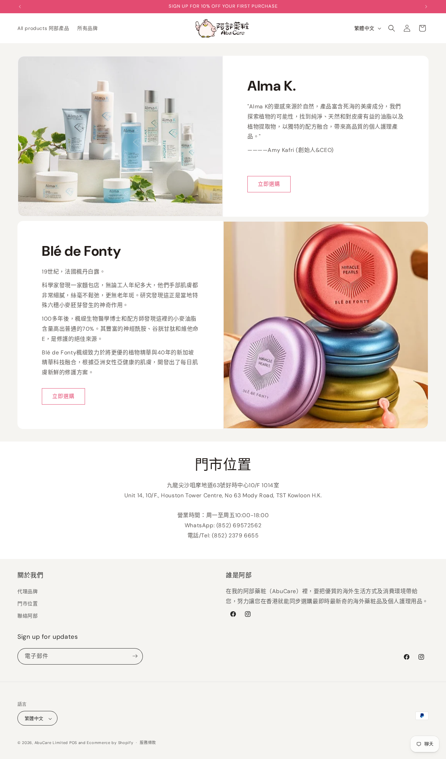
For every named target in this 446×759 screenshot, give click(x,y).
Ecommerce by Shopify (110, 743)
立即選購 (269, 184)
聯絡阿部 (27, 616)
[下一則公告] (426, 6)
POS (73, 743)
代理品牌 (27, 591)
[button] (391, 28)
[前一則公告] (20, 6)
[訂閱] (135, 656)
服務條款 (148, 742)
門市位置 (27, 603)
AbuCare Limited (51, 743)
